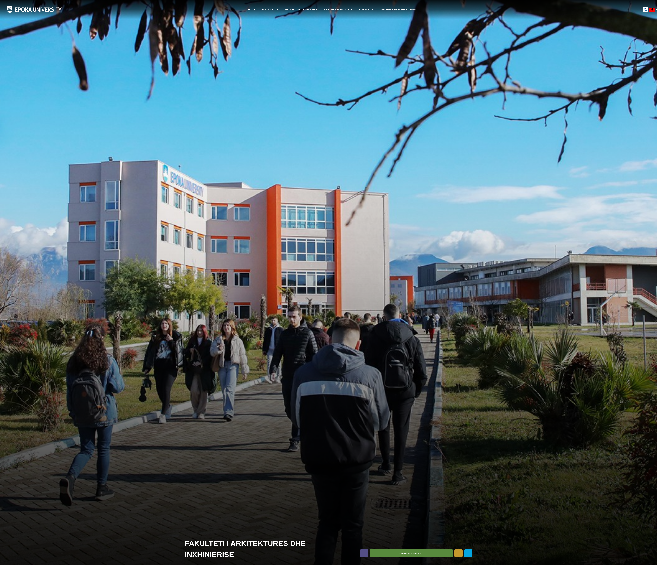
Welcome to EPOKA (419, 553)
